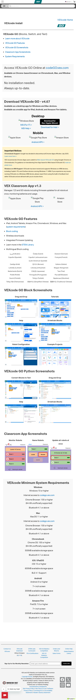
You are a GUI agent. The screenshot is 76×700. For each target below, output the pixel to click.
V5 (21, 655)
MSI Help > (26, 128)
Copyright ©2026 (27, 676)
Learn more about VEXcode (17, 38)
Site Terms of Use (40, 688)
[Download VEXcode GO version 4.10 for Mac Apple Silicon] (50, 122)
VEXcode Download (19, 650)
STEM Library (28, 244)
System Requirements (15, 56)
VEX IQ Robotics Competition (44, 650)
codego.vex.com (47, 495)
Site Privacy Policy (28, 688)
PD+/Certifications (32, 653)
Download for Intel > (50, 127)
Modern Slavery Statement (42, 692)
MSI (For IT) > (26, 125)
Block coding (12, 231)
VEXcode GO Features (15, 43)
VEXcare (7, 651)
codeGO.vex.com (57, 68)
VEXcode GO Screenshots (16, 47)
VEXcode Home (65, 19)
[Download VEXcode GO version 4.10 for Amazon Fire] (62, 137)
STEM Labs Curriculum (31, 650)
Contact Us (7, 649)
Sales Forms (56, 653)
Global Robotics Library (69, 652)
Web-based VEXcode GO (45, 160)
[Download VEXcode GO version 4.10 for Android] (38, 137)
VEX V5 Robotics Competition (44, 655)
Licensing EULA (38, 690)
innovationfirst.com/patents (38, 686)
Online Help (68, 649)
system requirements (16, 226)
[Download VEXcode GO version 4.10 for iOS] (14, 137)
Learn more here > (10, 156)
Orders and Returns (56, 650)
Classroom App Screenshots (17, 52)
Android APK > (38, 142)
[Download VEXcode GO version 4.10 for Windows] (26, 121)
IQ (18, 655)
